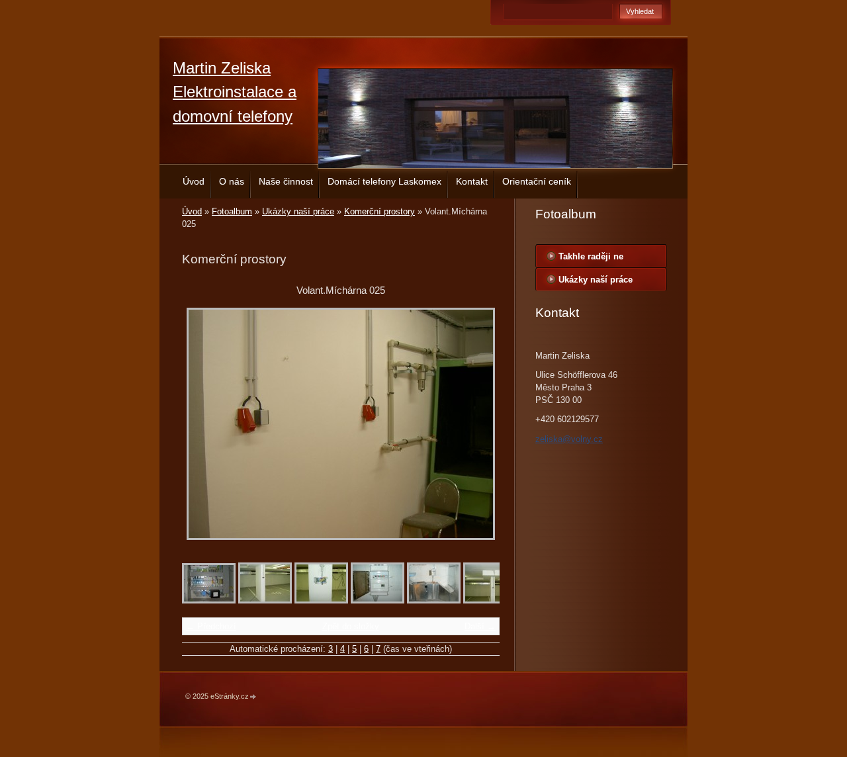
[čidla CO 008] (377, 600)
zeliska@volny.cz (569, 439)
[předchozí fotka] (203, 424)
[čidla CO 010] (434, 600)
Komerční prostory (379, 211)
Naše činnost (286, 181)
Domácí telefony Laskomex (384, 181)
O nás (231, 181)
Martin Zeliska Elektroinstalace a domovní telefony (234, 92)
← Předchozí (211, 626)
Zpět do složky (350, 626)
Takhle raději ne (590, 256)
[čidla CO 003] (265, 600)
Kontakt (472, 181)
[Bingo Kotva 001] (209, 600)
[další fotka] (478, 424)
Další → (480, 626)
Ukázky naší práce (298, 211)
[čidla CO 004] (321, 600)
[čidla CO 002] (490, 600)
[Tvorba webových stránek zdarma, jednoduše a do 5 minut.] (253, 697)
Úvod (193, 181)
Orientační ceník (536, 181)
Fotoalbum (232, 211)
